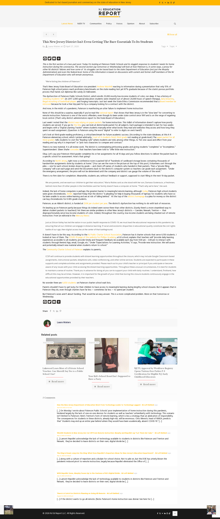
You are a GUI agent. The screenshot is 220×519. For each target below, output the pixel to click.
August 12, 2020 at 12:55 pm (65, 496)
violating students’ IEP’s (54, 99)
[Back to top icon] (175, 513)
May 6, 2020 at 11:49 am (64, 436)
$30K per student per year (95, 203)
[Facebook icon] (160, 2)
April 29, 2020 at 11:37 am (64, 408)
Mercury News (82, 216)
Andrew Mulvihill (104, 86)
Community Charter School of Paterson (65, 249)
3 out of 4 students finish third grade (110, 137)
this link (77, 125)
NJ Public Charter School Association (105, 235)
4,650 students (69, 283)
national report (107, 113)
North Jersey (61, 161)
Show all (173, 34)
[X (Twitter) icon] (162, 2)
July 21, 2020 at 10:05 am (64, 476)
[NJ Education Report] (110, 12)
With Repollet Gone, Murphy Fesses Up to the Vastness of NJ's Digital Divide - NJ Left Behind (95, 473)
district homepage (136, 196)
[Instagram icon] (171, 2)
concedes (74, 149)
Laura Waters (54, 46)
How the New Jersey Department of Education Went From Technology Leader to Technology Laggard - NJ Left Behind (105, 405)
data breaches (167, 99)
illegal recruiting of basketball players (59, 101)
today (145, 191)
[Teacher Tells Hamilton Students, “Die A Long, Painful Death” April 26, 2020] (6, 509)
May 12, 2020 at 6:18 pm (64, 456)
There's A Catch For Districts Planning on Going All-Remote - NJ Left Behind (88, 493)
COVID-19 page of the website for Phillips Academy (92, 237)
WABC (70, 194)
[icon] (174, 2)
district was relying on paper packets (85, 122)
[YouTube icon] (165, 2)
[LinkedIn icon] (168, 2)
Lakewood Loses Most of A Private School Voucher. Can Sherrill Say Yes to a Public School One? (63, 371)
